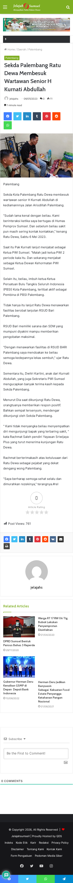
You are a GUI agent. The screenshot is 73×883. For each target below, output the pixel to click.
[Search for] (68, 8)
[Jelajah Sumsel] (26, 7)
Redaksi (44, 842)
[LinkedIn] (27, 116)
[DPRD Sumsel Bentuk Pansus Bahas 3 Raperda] (19, 626)
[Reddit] (56, 116)
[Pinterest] (47, 116)
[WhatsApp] (8, 125)
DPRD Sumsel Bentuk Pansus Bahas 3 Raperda (19, 643)
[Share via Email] (61, 539)
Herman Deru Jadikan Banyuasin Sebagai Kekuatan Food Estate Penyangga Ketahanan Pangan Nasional (53, 691)
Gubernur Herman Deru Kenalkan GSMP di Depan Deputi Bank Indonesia (18, 687)
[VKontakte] (53, 539)
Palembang (35, 49)
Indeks (9, 842)
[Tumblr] (37, 116)
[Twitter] (17, 116)
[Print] (7, 546)
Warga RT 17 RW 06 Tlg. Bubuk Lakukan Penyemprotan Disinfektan (53, 624)
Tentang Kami (35, 849)
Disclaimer (17, 849)
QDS (59, 836)
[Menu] (5, 8)
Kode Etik (22, 842)
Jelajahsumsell (20, 836)
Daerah (21, 49)
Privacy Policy (60, 842)
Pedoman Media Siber (48, 855)
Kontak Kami (54, 849)
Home (11, 49)
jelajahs (14, 98)
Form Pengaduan (21, 855)
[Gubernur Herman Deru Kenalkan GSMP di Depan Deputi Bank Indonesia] (19, 667)
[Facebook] (8, 116)
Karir (33, 842)
